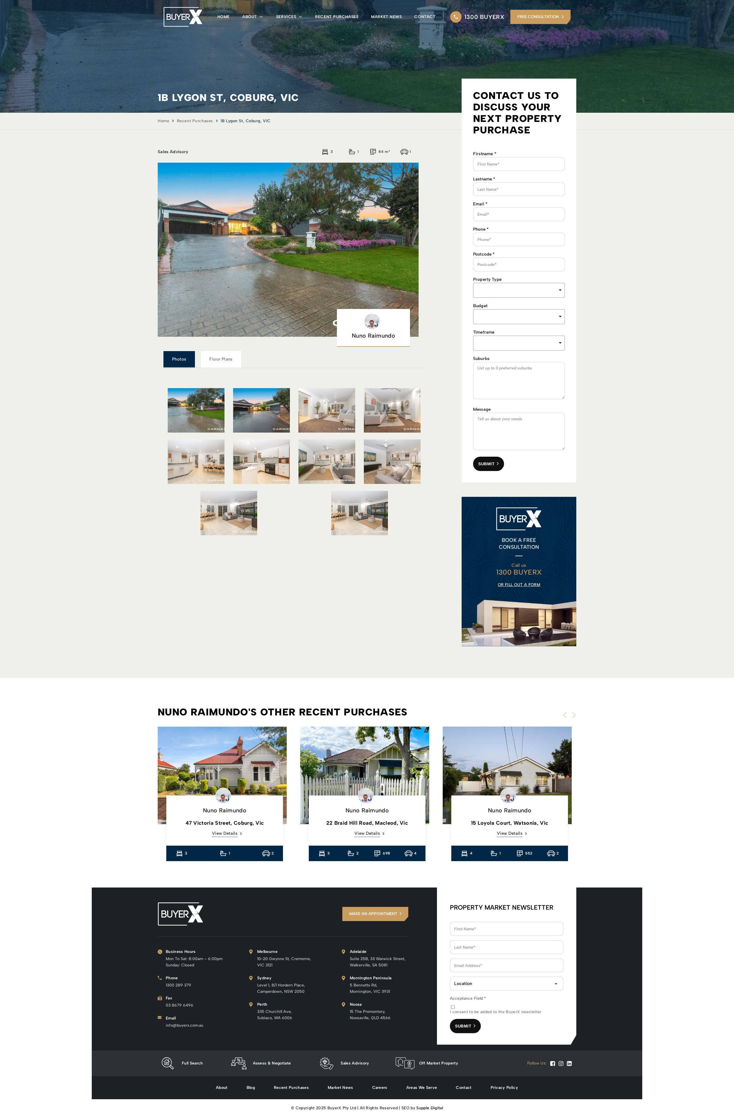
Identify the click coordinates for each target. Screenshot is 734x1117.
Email (480, 204)
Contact (425, 16)
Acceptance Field (468, 998)
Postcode (484, 254)
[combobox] (519, 316)
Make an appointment (373, 913)
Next (572, 715)
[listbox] (519, 290)
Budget (480, 305)
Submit (486, 464)
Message (482, 409)
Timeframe (483, 332)
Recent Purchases (336, 16)
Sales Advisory (355, 1063)
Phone (481, 229)
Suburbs (481, 358)
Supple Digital (429, 1108)
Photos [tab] (179, 359)
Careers (379, 1087)
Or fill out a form (519, 584)
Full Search (192, 1063)
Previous (566, 715)
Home (223, 16)
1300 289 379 (178, 985)
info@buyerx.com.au (184, 1025)
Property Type (487, 279)
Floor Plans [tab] (220, 359)
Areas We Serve (421, 1087)
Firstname (484, 153)
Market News (386, 16)
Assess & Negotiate (272, 1063)
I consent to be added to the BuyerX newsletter (496, 1012)
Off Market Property (438, 1063)
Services (286, 16)
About (249, 16)
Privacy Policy (504, 1087)
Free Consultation (538, 16)
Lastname (484, 179)
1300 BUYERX (484, 16)
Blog (251, 1087)
